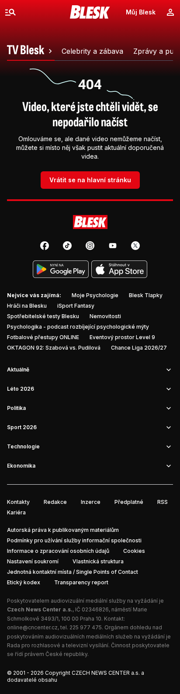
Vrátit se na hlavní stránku (90, 180)
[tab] (31, 51)
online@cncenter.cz (32, 627)
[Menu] (10, 12)
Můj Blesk (141, 12)
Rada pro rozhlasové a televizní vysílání (57, 645)
